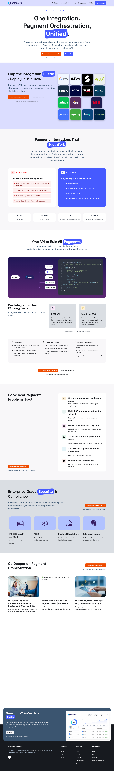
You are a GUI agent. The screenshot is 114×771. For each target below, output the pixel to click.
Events (62, 754)
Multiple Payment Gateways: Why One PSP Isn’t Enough (89, 602)
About (62, 751)
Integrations (82, 3)
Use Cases (79, 757)
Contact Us (68, 54)
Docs (74, 3)
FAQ (77, 751)
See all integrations (38, 97)
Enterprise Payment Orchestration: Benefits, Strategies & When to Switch (22, 603)
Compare (79, 764)
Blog (93, 754)
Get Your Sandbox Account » (51, 54)
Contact (9, 732)
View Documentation (67, 370)
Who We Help (65, 3)
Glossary (94, 757)
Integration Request (98, 760)
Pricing (91, 3)
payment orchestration (37, 750)
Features (55, 3)
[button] (100, 262)
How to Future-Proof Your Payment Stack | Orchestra (55, 602)
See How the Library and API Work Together (77, 331)
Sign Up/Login (100, 3)
